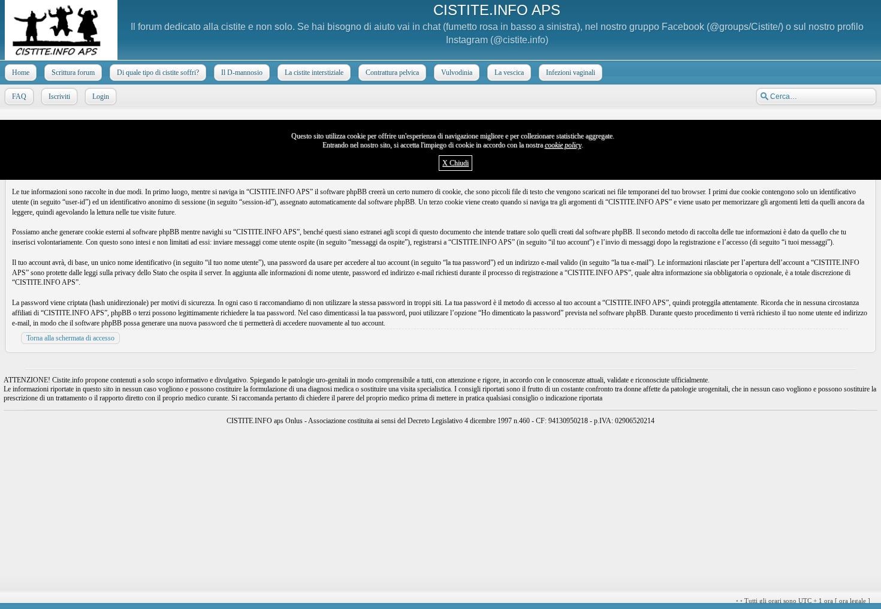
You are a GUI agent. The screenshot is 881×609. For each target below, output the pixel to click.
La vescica (509, 72)
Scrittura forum (73, 72)
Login (100, 96)
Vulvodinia (456, 72)
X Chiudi (455, 163)
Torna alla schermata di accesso (70, 338)
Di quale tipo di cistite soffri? (158, 72)
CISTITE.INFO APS (496, 10)
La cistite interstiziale (314, 72)
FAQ (19, 96)
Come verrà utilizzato (583, 600)
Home (20, 72)
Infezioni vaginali (570, 72)
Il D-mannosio (242, 72)
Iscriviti (59, 96)
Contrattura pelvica (392, 72)
